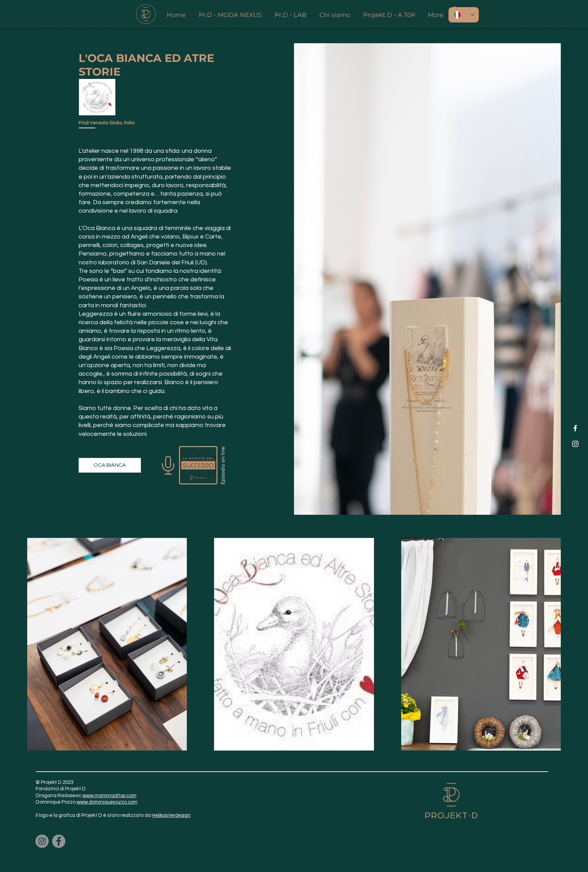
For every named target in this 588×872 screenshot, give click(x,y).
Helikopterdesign (171, 815)
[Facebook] (575, 428)
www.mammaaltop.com (109, 795)
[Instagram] (575, 444)
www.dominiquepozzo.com (107, 802)
